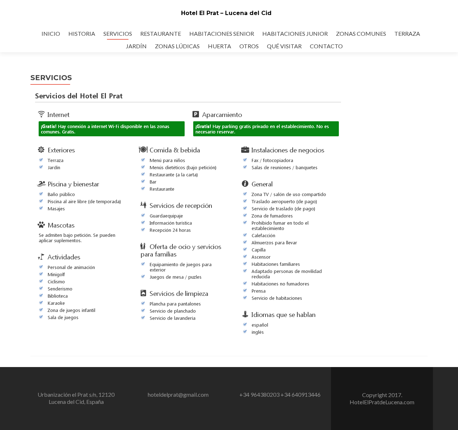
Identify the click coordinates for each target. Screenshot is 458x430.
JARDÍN (136, 46)
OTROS (249, 46)
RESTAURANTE (160, 33)
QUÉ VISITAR (284, 46)
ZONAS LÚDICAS (177, 46)
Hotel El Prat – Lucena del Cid (226, 13)
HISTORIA (81, 33)
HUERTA (219, 46)
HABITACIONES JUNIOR (295, 33)
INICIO (51, 33)
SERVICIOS (117, 33)
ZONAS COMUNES (361, 33)
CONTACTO (326, 46)
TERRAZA (407, 33)
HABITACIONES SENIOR (221, 33)
